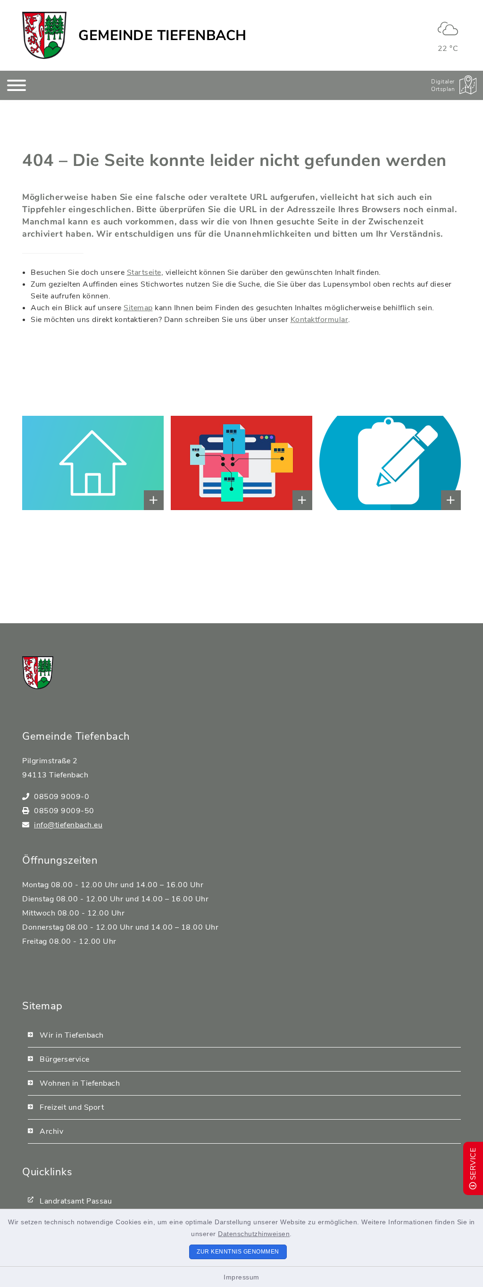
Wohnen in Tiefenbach (80, 1083)
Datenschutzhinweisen (254, 1234)
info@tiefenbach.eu (68, 825)
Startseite (144, 272)
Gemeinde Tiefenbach (162, 35)
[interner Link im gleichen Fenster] (45, 463)
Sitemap (138, 308)
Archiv (51, 1131)
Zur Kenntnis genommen (238, 1251)
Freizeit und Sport (72, 1107)
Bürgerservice (65, 1059)
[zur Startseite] (44, 35)
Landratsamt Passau (76, 1201)
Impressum (241, 1277)
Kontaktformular (320, 319)
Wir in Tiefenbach (72, 1035)
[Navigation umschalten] (16, 85)
